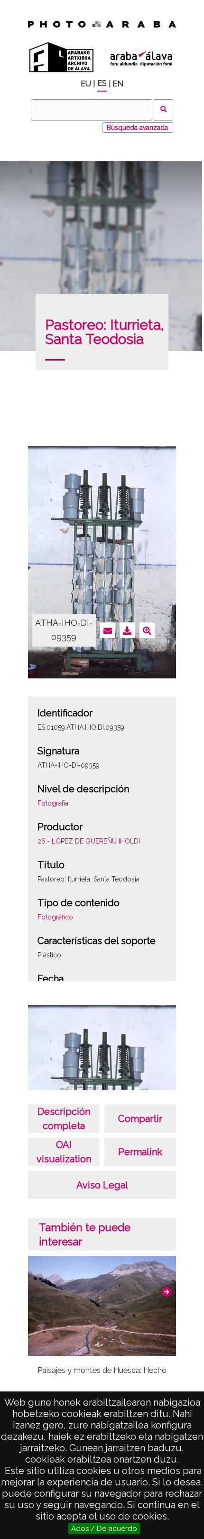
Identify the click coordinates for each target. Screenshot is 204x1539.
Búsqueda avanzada (137, 127)
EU (86, 83)
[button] (166, 1292)
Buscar (163, 110)
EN (117, 83)
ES (102, 83)
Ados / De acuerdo (104, 1528)
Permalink (140, 1152)
